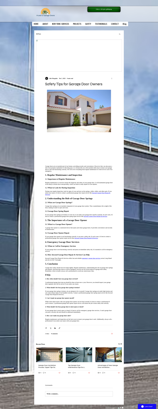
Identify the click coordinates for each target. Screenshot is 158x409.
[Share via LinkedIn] (55, 328)
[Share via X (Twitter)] (50, 328)
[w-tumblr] (120, 407)
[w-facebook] (119, 408)
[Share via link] (59, 328)
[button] (120, 34)
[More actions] (112, 78)
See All (120, 344)
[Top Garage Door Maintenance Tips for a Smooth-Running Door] (79, 354)
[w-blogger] (122, 407)
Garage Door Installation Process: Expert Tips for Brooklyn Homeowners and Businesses (48, 366)
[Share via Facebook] (46, 328)
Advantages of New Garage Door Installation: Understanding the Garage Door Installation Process (108, 366)
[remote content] (79, 243)
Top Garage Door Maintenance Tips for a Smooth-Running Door (76, 366)
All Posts (38, 34)
